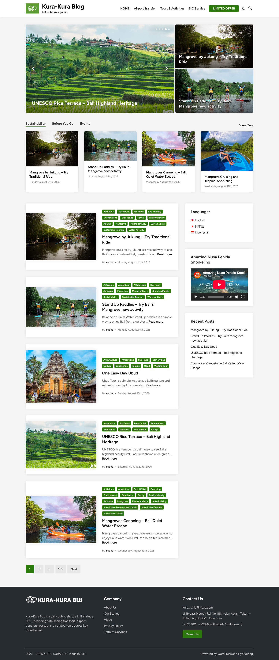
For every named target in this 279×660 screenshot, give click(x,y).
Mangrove (121, 223)
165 (60, 569)
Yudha (109, 262)
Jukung (107, 223)
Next (74, 569)
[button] (156, 29)
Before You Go (62, 123)
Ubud (147, 366)
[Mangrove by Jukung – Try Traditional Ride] (214, 46)
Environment (110, 217)
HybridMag (245, 654)
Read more (164, 254)
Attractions (140, 285)
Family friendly (157, 217)
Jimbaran (108, 291)
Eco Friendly (154, 211)
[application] (219, 284)
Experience (127, 217)
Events (85, 123)
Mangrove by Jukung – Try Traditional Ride (219, 330)
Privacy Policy (113, 626)
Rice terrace (140, 429)
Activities (108, 211)
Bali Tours (139, 211)
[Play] (196, 297)
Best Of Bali (159, 359)
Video (108, 619)
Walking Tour (161, 366)
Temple (136, 366)
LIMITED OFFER (224, 8)
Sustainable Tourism (113, 230)
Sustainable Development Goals (120, 507)
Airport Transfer (145, 8)
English (199, 220)
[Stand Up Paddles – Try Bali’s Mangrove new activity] (214, 91)
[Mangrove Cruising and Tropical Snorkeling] (227, 151)
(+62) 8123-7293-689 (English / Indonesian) (212, 624)
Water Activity (136, 230)
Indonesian (202, 232)
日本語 (199, 226)
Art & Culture (110, 359)
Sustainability (36, 123)
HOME (124, 8)
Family (141, 217)
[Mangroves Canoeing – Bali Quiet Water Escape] (168, 148)
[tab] (36, 123)
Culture (107, 366)
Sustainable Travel (113, 513)
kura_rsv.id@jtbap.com (198, 607)
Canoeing (156, 489)
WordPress (225, 654)
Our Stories (111, 613)
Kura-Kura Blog (63, 6)
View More (246, 125)
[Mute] (237, 297)
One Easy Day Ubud (120, 373)
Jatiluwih (124, 429)
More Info (192, 634)
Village (154, 429)
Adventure (123, 211)
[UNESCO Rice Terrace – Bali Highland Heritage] (100, 69)
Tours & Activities (172, 8)
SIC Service (197, 8)
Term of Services (115, 632)
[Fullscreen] (243, 297)
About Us (110, 607)
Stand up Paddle (160, 291)
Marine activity (138, 223)
